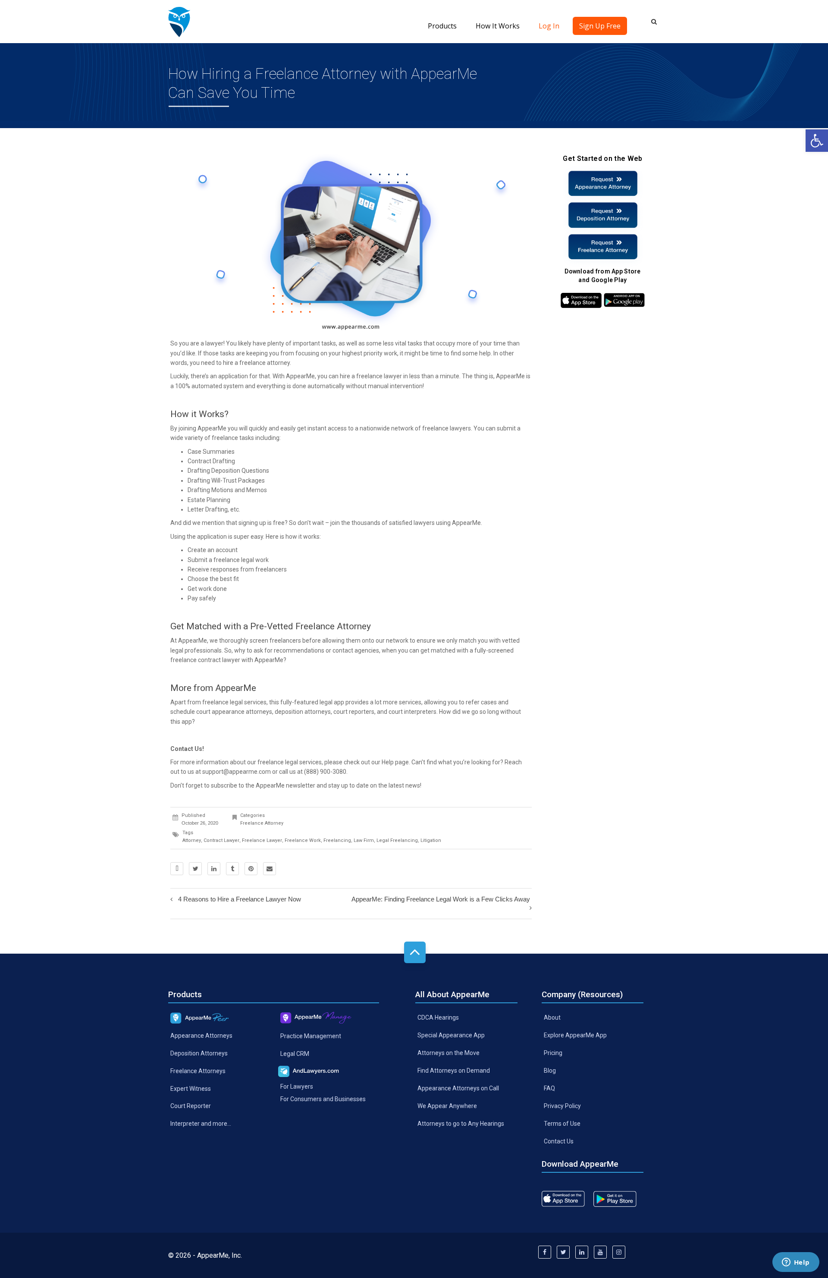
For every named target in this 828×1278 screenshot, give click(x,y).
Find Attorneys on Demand (453, 1070)
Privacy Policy (562, 1105)
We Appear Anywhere (447, 1105)
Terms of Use (562, 1123)
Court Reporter (190, 1105)
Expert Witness (190, 1088)
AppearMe (212, 428)
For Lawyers (296, 1086)
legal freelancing (397, 840)
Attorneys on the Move (448, 1052)
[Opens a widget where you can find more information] (795, 1263)
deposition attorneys (303, 711)
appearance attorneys (242, 711)
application (233, 376)
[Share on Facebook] (176, 868)
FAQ (549, 1088)
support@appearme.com (236, 771)
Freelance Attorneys (198, 1070)
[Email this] (269, 868)
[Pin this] (251, 868)
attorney (191, 840)
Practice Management (310, 1036)
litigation (430, 840)
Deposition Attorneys (199, 1052)
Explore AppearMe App (575, 1035)
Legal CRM (294, 1053)
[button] (817, 140)
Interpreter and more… (200, 1123)
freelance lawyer (379, 376)
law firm (364, 840)
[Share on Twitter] (195, 868)
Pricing (553, 1052)
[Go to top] (415, 952)
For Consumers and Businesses (323, 1099)
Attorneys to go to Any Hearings (460, 1123)
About (552, 1017)
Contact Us (559, 1140)
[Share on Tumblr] (232, 868)
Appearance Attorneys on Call (458, 1088)
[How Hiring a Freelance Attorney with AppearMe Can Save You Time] (179, 21)
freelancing (337, 840)
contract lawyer (219, 659)
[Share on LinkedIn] (213, 868)
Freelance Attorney (261, 823)
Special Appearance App (451, 1035)
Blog (550, 1070)
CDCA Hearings (438, 1017)
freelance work (303, 840)
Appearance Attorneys (201, 1035)
